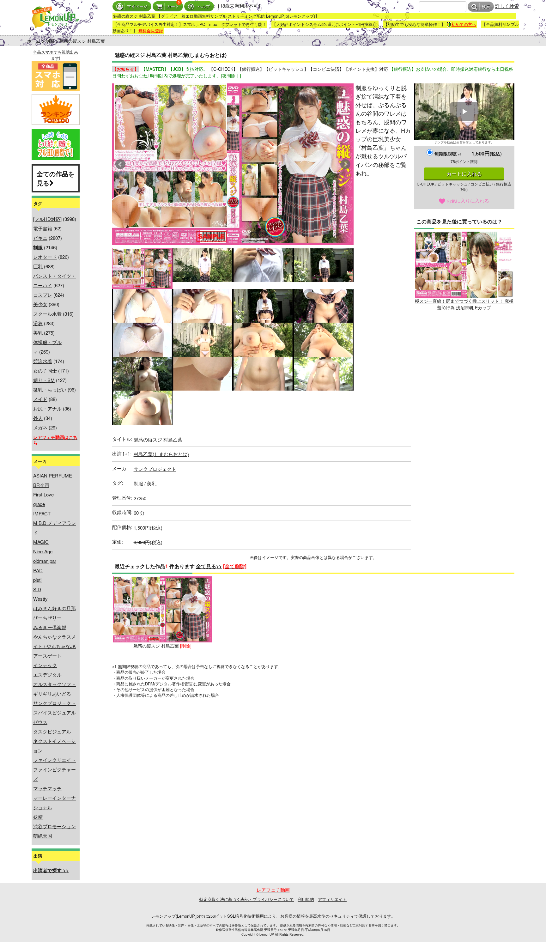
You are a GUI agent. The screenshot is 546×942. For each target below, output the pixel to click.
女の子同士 (45, 370)
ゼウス (40, 722)
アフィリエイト (332, 899)
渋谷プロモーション (54, 826)
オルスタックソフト (54, 684)
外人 (38, 418)
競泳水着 (42, 361)
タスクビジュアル (52, 731)
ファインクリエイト (54, 760)
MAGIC (41, 541)
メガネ (40, 427)
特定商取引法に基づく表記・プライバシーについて (246, 899)
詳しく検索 (507, 6)
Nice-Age (42, 551)
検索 (486, 6)
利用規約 (306, 899)
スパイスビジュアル (54, 712)
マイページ (137, 6)
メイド (40, 399)
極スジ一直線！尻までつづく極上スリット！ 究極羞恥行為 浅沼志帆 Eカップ (464, 304)
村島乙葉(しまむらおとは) (161, 454)
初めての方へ (464, 24)
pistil (37, 579)
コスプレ (42, 294)
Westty (40, 598)
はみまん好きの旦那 (54, 608)
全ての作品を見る (56, 178)
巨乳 (38, 266)
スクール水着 (47, 313)
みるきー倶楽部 (49, 627)
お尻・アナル (47, 408)
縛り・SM (44, 380)
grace (39, 504)
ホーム (33, 41)
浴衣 (38, 323)
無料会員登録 (150, 30)
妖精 (38, 816)
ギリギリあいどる (52, 693)
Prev (120, 164)
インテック (45, 665)
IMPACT (42, 513)
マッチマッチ (47, 788)
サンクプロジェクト (54, 703)
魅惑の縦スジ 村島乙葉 (156, 645)
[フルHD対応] (47, 219)
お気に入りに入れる (467, 200)
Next (345, 164)
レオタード (45, 256)
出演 (121, 453)
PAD (38, 570)
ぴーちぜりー (47, 617)
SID (37, 589)
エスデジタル (47, 674)
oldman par (44, 560)
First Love (43, 494)
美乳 (38, 332)
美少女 (40, 304)
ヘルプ (204, 6)
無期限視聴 (448, 153)
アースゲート (47, 655)
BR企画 (41, 485)
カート (173, 6)
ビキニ (40, 237)
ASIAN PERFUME (52, 475)
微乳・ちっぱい (49, 389)
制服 (50, 41)
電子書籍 (42, 228)
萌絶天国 (42, 835)
